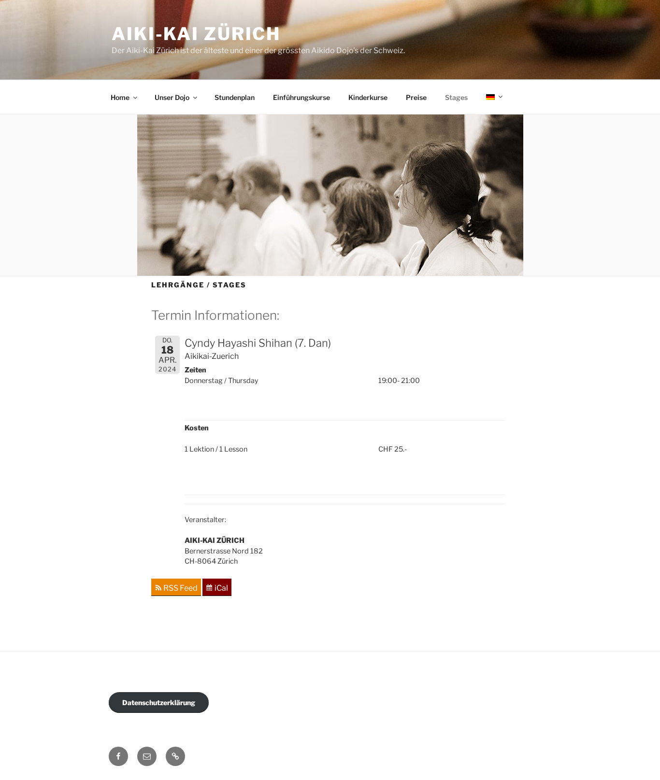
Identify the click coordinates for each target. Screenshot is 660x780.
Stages (456, 97)
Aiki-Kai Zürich (196, 33)
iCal (221, 588)
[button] (175, 756)
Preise (416, 97)
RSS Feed (180, 588)
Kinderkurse (367, 97)
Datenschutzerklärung (158, 702)
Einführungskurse (301, 97)
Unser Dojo (172, 97)
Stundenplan (235, 97)
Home (120, 97)
